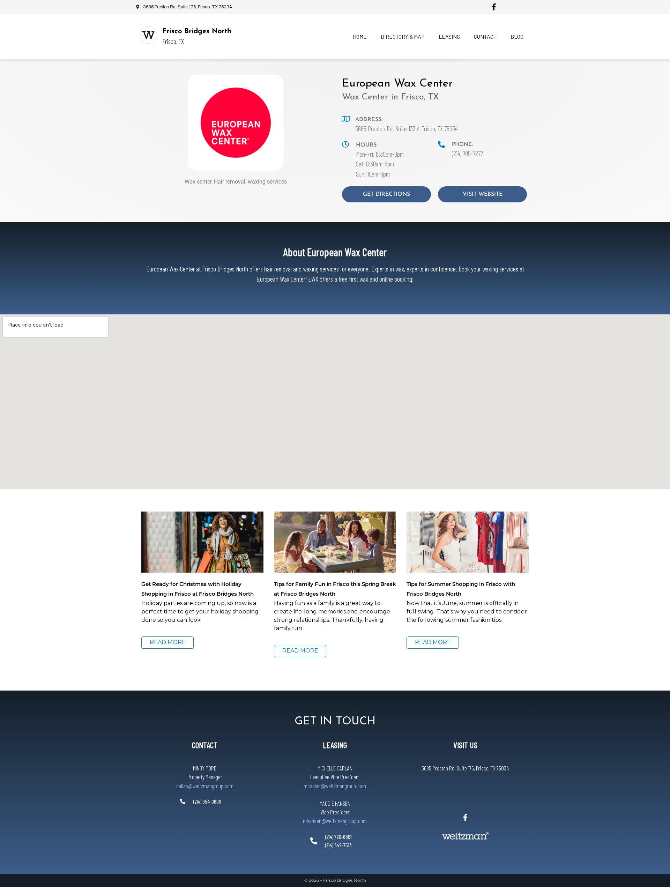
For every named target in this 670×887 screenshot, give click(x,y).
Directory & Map (403, 36)
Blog (517, 36)
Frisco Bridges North (196, 31)
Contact (485, 36)
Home (360, 36)
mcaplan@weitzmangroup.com (335, 785)
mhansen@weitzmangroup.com (335, 820)
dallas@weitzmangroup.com (204, 785)
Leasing (449, 36)
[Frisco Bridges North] (148, 35)
